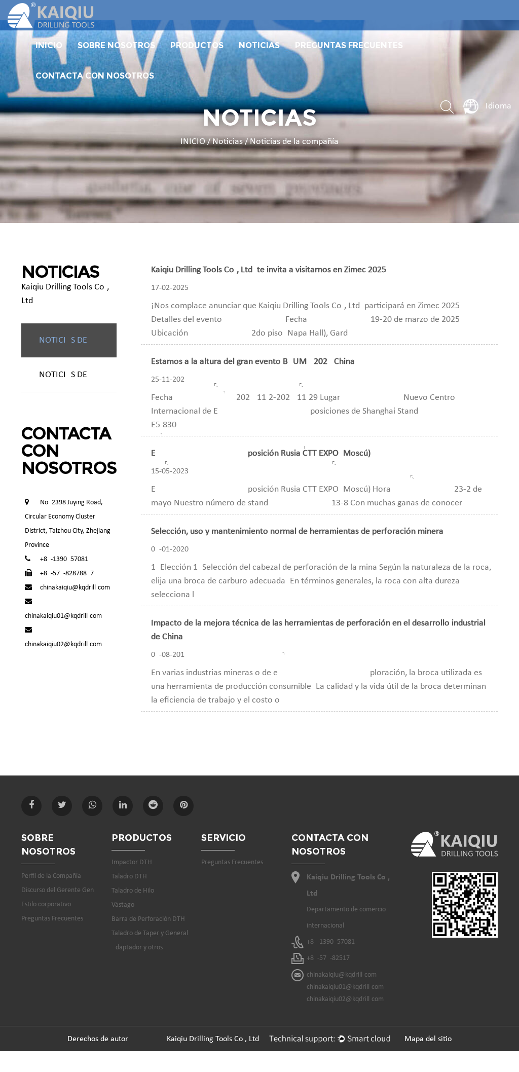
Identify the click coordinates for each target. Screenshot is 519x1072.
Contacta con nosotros (94, 76)
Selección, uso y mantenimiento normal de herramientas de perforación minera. (298, 531)
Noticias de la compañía (78, 340)
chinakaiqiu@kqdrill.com (75, 588)
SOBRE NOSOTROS (116, 45)
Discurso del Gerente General (117, 58)
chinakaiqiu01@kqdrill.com (63, 616)
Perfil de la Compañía (51, 876)
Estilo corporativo (46, 904)
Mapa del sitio (428, 1039)
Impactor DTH (132, 862)
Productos (197, 45)
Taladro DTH (129, 876)
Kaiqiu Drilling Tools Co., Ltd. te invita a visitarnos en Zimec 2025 (268, 270)
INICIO (48, 45)
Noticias (259, 45)
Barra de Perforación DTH (148, 919)
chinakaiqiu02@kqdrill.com (63, 644)
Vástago (123, 905)
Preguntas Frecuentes (349, 45)
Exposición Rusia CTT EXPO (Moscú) (260, 453)
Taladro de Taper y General (150, 933)
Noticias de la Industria (78, 375)
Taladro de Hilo (133, 891)
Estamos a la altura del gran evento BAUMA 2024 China (253, 361)
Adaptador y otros (137, 947)
